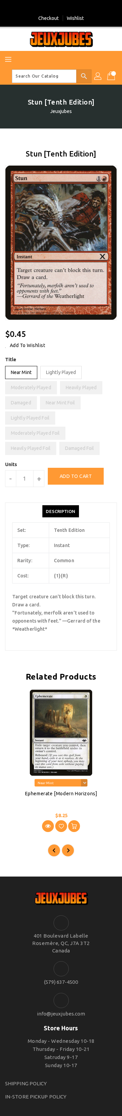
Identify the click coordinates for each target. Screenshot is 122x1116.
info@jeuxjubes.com (61, 1014)
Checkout (48, 18)
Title (11, 359)
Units (11, 464)
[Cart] (112, 76)
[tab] (60, 511)
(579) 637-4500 (61, 982)
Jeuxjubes (61, 111)
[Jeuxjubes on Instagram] (67, 8)
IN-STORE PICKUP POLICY (35, 1096)
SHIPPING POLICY (26, 1083)
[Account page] (98, 76)
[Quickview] (48, 826)
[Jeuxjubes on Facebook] (54, 8)
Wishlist (75, 18)
